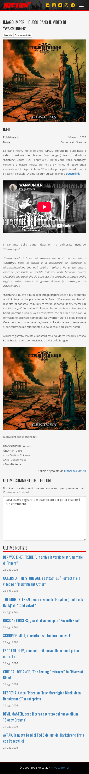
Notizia (8, 35)
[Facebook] (47, 5)
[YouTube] (54, 5)
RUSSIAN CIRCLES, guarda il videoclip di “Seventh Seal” (41, 620)
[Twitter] (60, 5)
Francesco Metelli (75, 471)
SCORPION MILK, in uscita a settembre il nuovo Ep (37, 635)
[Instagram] (73, 5)
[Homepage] (17, 5)
